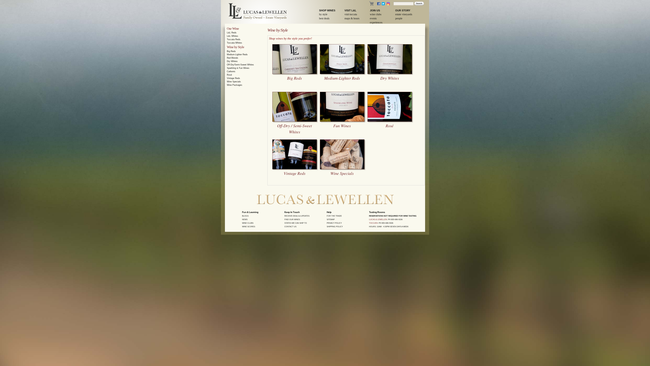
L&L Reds (231, 32)
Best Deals (324, 18)
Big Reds (231, 51)
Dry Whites (232, 61)
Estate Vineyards (403, 14)
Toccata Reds (233, 39)
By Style (323, 14)
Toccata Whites (234, 43)
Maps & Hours (351, 18)
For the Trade (334, 216)
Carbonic (231, 71)
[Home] (255, 12)
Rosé (229, 75)
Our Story (402, 10)
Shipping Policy (335, 227)
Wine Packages (234, 85)
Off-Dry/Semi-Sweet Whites (240, 64)
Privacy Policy (334, 223)
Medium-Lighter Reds (237, 54)
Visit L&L (350, 10)
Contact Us (290, 227)
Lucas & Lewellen (378, 219)
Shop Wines (327, 10)
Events (373, 18)
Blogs (245, 216)
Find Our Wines (292, 219)
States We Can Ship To (295, 223)
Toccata (373, 223)
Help (329, 212)
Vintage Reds (233, 78)
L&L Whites (232, 36)
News (244, 219)
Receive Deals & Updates (296, 216)
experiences (376, 22)
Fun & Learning (250, 212)
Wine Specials (234, 81)
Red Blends (232, 58)
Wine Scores (248, 227)
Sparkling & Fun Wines (238, 68)
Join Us (375, 10)
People (398, 18)
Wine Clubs (375, 14)
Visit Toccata (350, 14)
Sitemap (331, 219)
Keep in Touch (292, 212)
